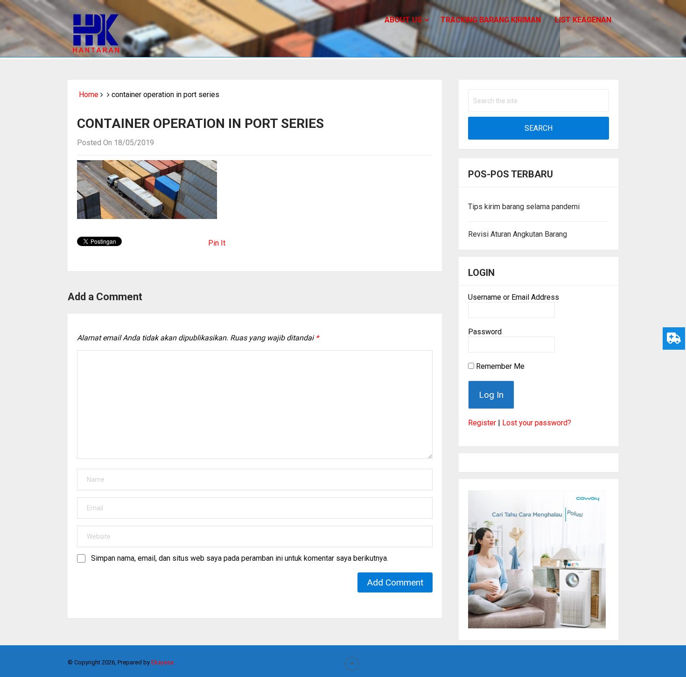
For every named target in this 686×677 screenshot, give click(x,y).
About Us (403, 19)
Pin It (216, 243)
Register (482, 422)
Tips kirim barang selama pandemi (524, 206)
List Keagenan (583, 19)
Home (87, 94)
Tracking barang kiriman (491, 19)
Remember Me (499, 366)
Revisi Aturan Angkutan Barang (517, 234)
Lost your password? (536, 422)
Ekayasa (162, 662)
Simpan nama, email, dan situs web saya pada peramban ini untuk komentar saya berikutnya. (239, 558)
